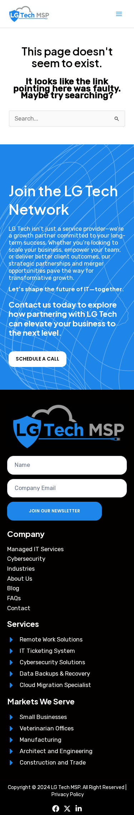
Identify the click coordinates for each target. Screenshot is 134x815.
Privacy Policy (67, 795)
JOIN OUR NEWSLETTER (54, 511)
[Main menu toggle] (119, 14)
